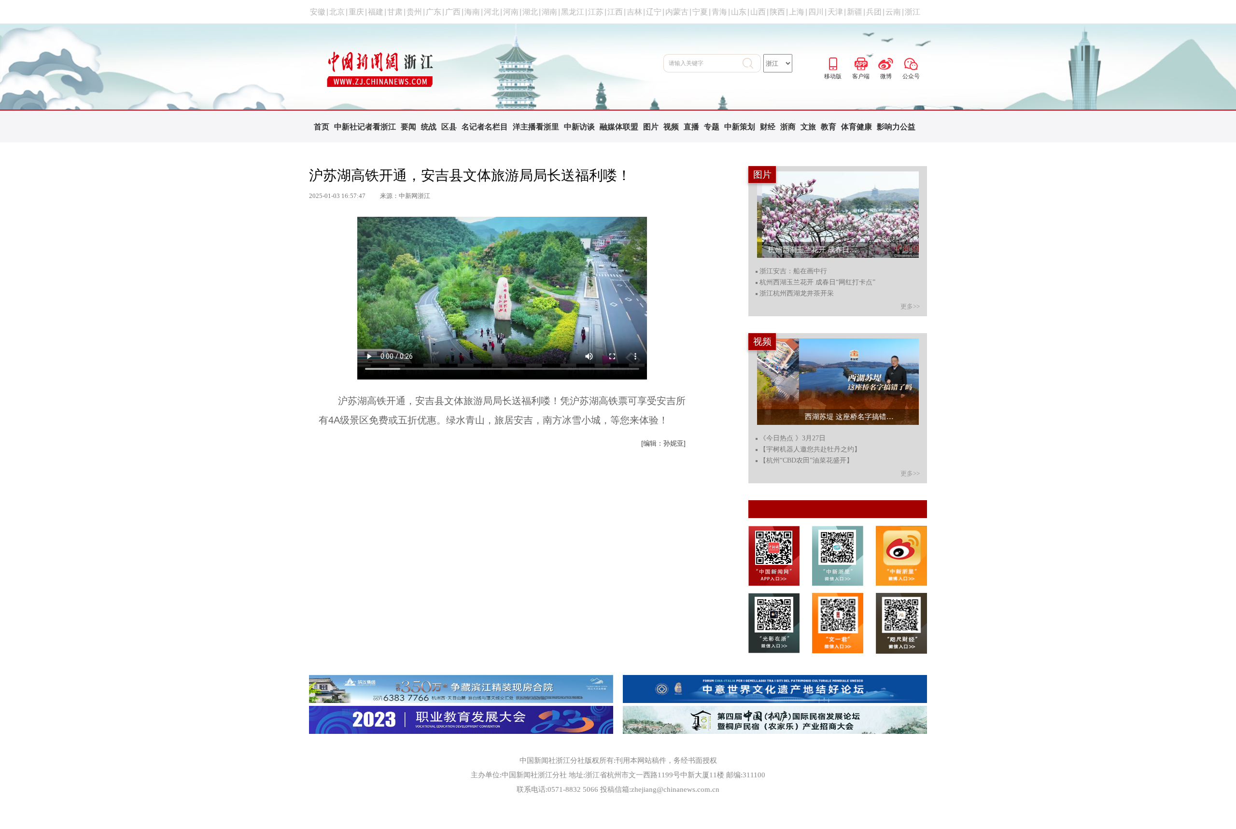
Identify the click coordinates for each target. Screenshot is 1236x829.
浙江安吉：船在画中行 (793, 271)
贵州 (414, 12)
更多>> (910, 306)
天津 (835, 12)
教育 (828, 127)
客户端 (861, 62)
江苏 (596, 12)
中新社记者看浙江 (365, 127)
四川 (816, 12)
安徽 (317, 12)
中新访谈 (579, 127)
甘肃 (395, 12)
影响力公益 (896, 127)
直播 (691, 127)
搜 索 (752, 63)
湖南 (549, 12)
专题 (711, 127)
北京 (337, 12)
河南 (511, 12)
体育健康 (856, 127)
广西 (453, 12)
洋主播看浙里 (536, 127)
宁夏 (700, 12)
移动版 (833, 62)
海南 (472, 12)
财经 (767, 127)
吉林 (634, 12)
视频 (671, 127)
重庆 (356, 12)
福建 (375, 12)
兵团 (874, 12)
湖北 (530, 12)
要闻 (408, 127)
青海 (719, 12)
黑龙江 (572, 12)
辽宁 (653, 12)
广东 (433, 12)
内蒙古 (676, 12)
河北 (491, 12)
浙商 (788, 127)
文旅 (808, 127)
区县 (449, 127)
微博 (886, 62)
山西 (758, 12)
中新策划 (739, 127)
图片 (651, 127)
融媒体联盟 (619, 127)
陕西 (777, 12)
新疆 (854, 12)
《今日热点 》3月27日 (792, 438)
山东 (738, 12)
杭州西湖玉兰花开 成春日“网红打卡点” (817, 282)
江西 (615, 12)
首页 (321, 127)
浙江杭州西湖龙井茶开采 (796, 293)
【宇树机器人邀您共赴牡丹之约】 (810, 449)
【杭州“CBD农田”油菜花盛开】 (806, 460)
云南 (893, 12)
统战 (428, 127)
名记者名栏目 (485, 127)
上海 (796, 12)
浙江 (912, 12)
